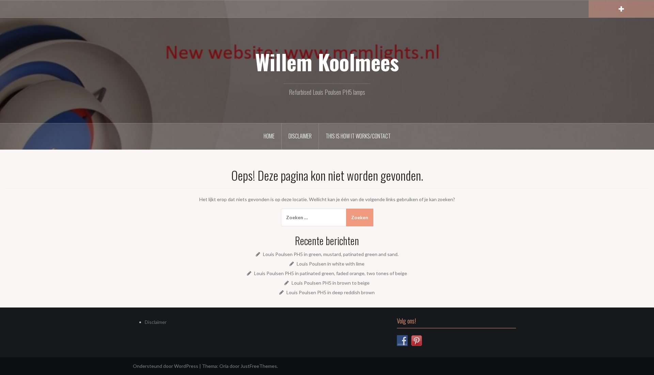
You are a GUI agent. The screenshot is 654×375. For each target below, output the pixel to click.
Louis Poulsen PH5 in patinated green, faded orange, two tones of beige (330, 273)
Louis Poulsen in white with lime (330, 264)
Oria (224, 366)
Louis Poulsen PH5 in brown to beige (331, 283)
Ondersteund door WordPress (165, 366)
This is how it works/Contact (358, 136)
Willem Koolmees (327, 61)
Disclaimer (300, 136)
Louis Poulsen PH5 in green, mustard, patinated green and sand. (331, 254)
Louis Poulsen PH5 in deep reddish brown (330, 292)
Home (269, 136)
